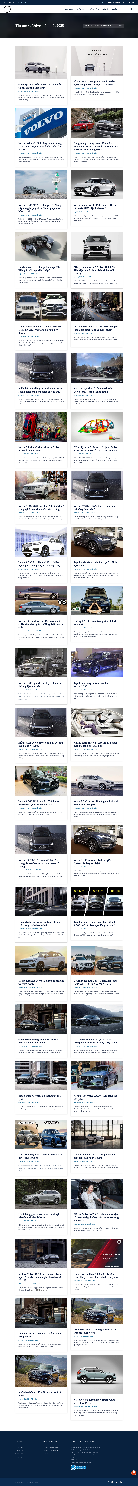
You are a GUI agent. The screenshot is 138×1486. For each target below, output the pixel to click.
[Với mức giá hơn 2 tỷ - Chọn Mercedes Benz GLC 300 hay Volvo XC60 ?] (97, 960)
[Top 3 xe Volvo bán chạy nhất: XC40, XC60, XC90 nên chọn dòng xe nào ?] (97, 901)
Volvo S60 (20, 1457)
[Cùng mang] (97, 123)
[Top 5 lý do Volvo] (97, 542)
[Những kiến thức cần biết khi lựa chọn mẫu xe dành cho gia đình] (97, 722)
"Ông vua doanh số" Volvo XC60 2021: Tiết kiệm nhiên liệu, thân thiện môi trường (96, 270)
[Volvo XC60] (41, 662)
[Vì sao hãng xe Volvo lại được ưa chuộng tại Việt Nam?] (41, 960)
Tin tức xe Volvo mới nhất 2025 (105, 25)
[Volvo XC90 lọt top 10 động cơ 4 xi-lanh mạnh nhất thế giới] (97, 781)
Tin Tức (114, 9)
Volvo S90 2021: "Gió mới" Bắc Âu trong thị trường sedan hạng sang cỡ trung (38, 863)
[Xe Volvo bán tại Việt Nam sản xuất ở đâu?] (41, 1370)
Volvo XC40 (20, 1447)
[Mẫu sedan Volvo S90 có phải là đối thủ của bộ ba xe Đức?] (41, 722)
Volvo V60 (20, 1450)
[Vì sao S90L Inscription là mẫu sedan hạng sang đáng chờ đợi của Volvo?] (97, 61)
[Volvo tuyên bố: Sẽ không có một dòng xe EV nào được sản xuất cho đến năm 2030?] (41, 123)
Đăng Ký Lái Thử (22, 2)
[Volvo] (41, 427)
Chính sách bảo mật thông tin (53, 1454)
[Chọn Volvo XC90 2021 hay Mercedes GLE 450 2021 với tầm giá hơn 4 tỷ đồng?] (41, 306)
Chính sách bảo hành (51, 1450)
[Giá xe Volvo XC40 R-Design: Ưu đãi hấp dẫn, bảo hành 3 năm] (97, 1134)
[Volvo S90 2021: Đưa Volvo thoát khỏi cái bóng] (97, 485)
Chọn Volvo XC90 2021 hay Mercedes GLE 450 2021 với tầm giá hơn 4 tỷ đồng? (39, 329)
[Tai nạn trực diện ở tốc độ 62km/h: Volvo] (97, 368)
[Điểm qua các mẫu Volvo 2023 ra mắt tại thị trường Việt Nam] (41, 62)
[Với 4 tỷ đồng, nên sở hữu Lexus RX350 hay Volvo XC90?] (41, 1134)
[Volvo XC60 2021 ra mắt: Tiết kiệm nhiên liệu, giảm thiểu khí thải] (41, 781)
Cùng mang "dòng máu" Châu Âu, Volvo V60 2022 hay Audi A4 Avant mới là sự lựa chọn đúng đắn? (96, 146)
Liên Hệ (105, 9)
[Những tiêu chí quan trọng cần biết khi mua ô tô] (97, 600)
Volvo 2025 (69, 9)
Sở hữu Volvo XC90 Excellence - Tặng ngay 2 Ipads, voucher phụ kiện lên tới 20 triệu (39, 1277)
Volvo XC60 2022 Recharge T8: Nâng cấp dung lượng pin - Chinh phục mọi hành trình (39, 208)
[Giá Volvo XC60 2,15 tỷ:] (97, 1019)
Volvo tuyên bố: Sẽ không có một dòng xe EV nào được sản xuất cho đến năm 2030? (40, 146)
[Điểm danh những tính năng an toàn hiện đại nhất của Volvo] (41, 1019)
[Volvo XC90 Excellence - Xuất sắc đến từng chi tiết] (41, 1313)
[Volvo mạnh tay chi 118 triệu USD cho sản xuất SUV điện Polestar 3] (97, 184)
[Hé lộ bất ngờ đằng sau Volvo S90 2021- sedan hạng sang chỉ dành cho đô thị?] (41, 368)
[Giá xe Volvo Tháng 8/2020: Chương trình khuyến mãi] (97, 1253)
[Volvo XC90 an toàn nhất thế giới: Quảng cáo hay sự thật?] (97, 839)
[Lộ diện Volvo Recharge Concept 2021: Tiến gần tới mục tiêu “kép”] (41, 246)
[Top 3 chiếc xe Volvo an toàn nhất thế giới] (41, 1075)
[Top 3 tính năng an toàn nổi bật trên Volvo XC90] (97, 662)
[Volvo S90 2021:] (41, 839)
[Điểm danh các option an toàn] (41, 901)
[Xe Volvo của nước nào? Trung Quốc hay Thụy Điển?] (97, 1374)
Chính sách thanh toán (51, 1447)
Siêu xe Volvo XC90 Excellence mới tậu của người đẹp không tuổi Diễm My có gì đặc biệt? (96, 1217)
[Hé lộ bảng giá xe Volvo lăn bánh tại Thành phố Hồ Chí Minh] (41, 1194)
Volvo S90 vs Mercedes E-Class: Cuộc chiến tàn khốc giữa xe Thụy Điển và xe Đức (40, 624)
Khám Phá (80, 9)
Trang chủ (88, 25)
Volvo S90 (20, 1454)
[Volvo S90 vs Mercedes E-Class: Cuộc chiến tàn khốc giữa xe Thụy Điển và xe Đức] (41, 600)
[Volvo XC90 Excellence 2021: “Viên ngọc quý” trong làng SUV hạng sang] (41, 542)
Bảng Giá (93, 9)
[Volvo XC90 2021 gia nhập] (41, 485)
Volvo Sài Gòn (35, 91)
